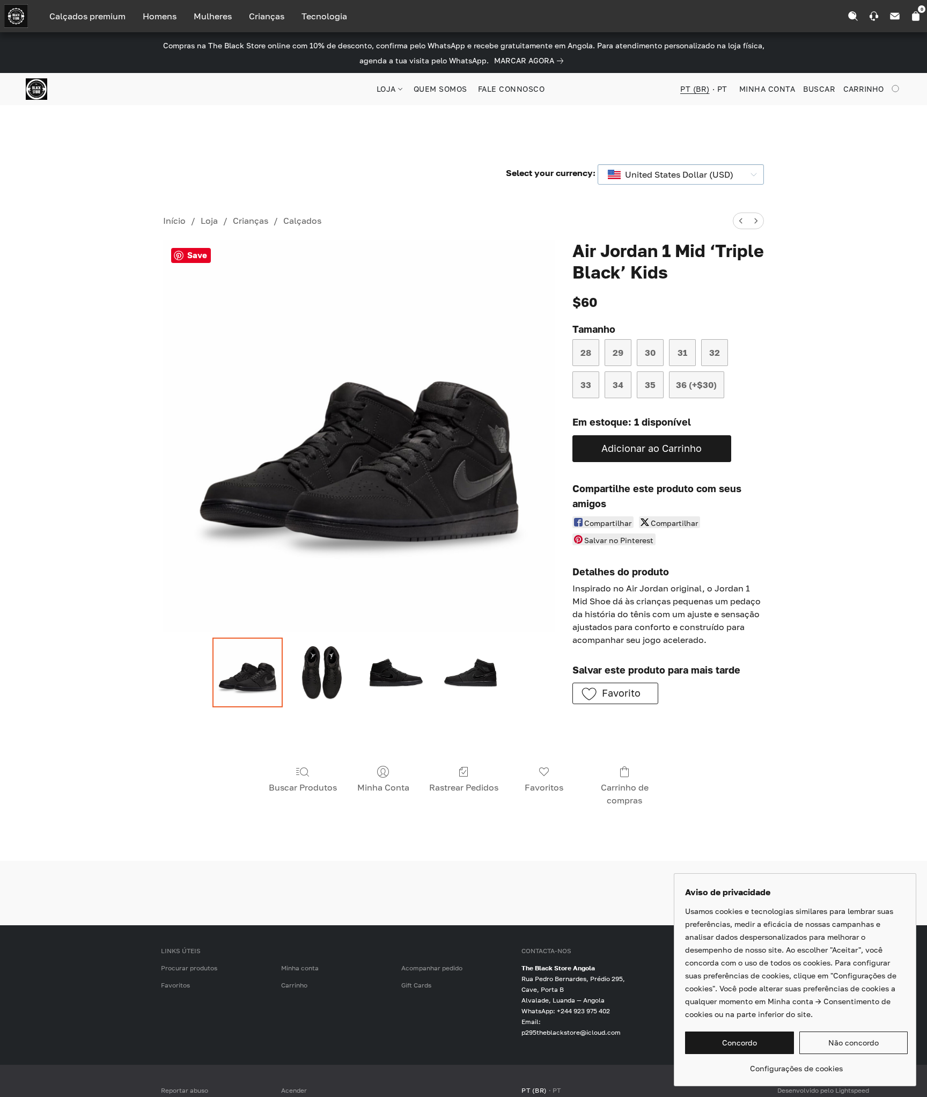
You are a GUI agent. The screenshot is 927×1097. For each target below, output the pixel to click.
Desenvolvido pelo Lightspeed (823, 1090)
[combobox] (681, 174)
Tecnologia (324, 16)
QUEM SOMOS (440, 88)
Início (174, 220)
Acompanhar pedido (431, 968)
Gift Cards (416, 985)
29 (618, 352)
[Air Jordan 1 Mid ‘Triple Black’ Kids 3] (470, 672)
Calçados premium (87, 16)
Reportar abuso (184, 1090)
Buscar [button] (819, 88)
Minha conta (300, 968)
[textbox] (676, 174)
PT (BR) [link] (534, 1090)
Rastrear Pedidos (463, 787)
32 (714, 352)
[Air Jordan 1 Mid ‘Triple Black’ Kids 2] (396, 672)
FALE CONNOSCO (511, 88)
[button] (36, 89)
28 (585, 352)
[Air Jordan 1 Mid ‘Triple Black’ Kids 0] (247, 672)
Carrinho (294, 985)
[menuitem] (740, 221)
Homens (159, 16)
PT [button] (722, 88)
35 (650, 384)
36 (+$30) (696, 384)
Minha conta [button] (767, 88)
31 (682, 352)
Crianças (266, 16)
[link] (531, 60)
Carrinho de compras (625, 794)
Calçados (302, 220)
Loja (209, 220)
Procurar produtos (189, 968)
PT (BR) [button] (695, 88)
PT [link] (557, 1090)
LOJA (388, 88)
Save (197, 255)
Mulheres (213, 16)
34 (618, 384)
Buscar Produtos (303, 787)
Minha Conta (383, 787)
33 (585, 384)
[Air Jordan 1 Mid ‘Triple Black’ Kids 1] (322, 672)
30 (650, 352)
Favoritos (544, 787)
